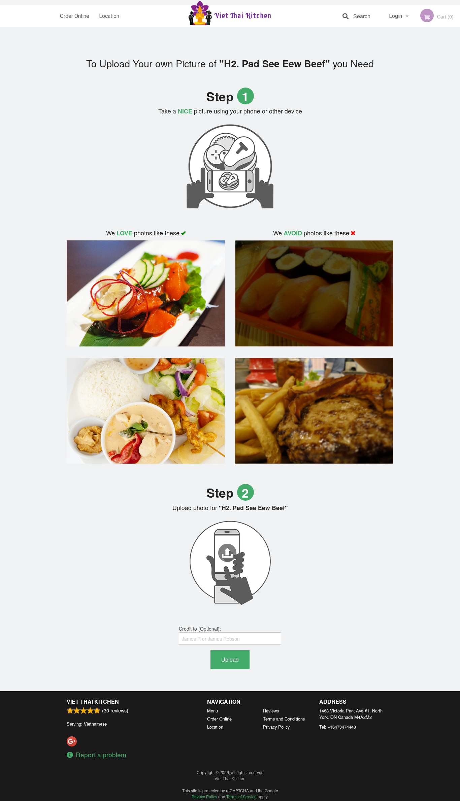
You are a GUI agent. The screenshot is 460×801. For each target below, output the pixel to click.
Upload (230, 659)
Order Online (74, 16)
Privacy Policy (276, 727)
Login (395, 16)
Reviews (271, 710)
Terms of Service (241, 796)
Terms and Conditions (284, 718)
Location (109, 16)
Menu (212, 710)
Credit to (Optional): (200, 628)
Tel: (337, 727)
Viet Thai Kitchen (93, 701)
